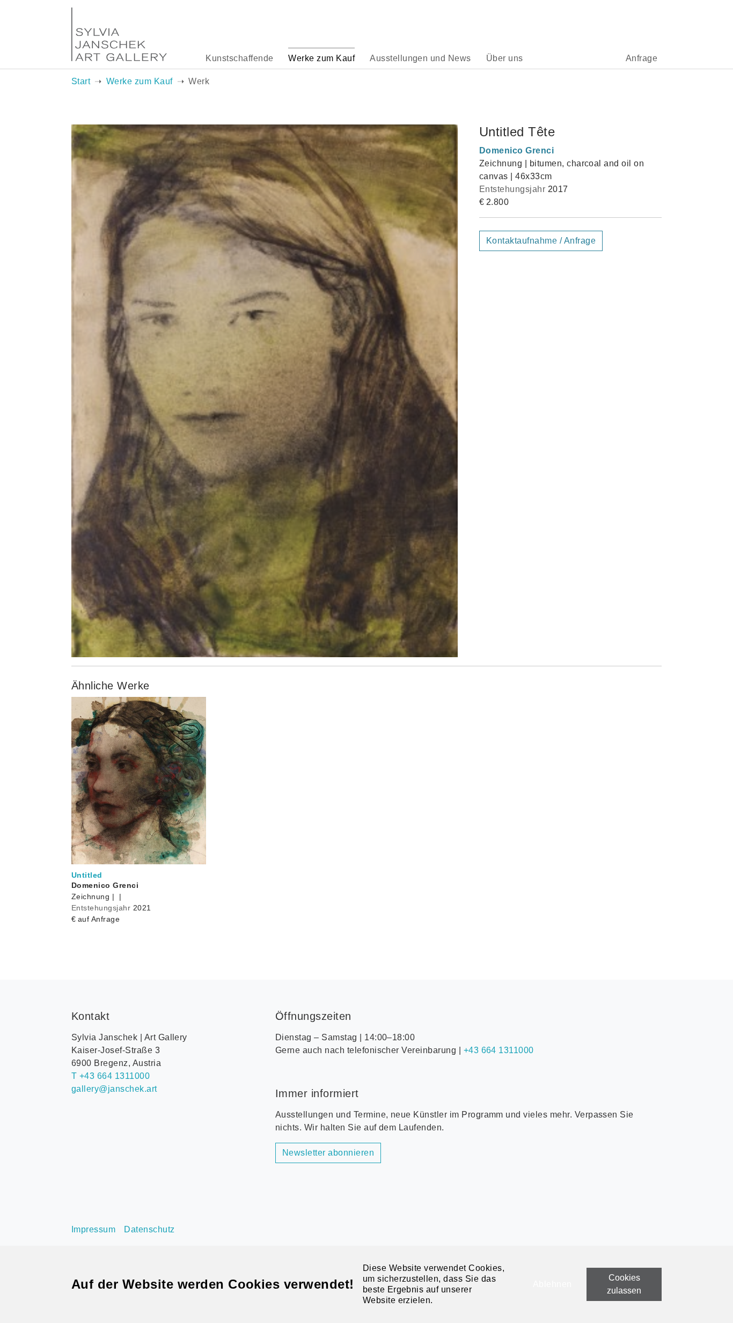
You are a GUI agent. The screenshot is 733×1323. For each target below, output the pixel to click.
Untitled (86, 875)
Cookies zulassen (624, 1284)
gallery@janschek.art (114, 1088)
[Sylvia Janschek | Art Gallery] (119, 34)
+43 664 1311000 (499, 1050)
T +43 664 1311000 (110, 1076)
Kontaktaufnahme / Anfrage (541, 240)
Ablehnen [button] (552, 1284)
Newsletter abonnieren (328, 1152)
